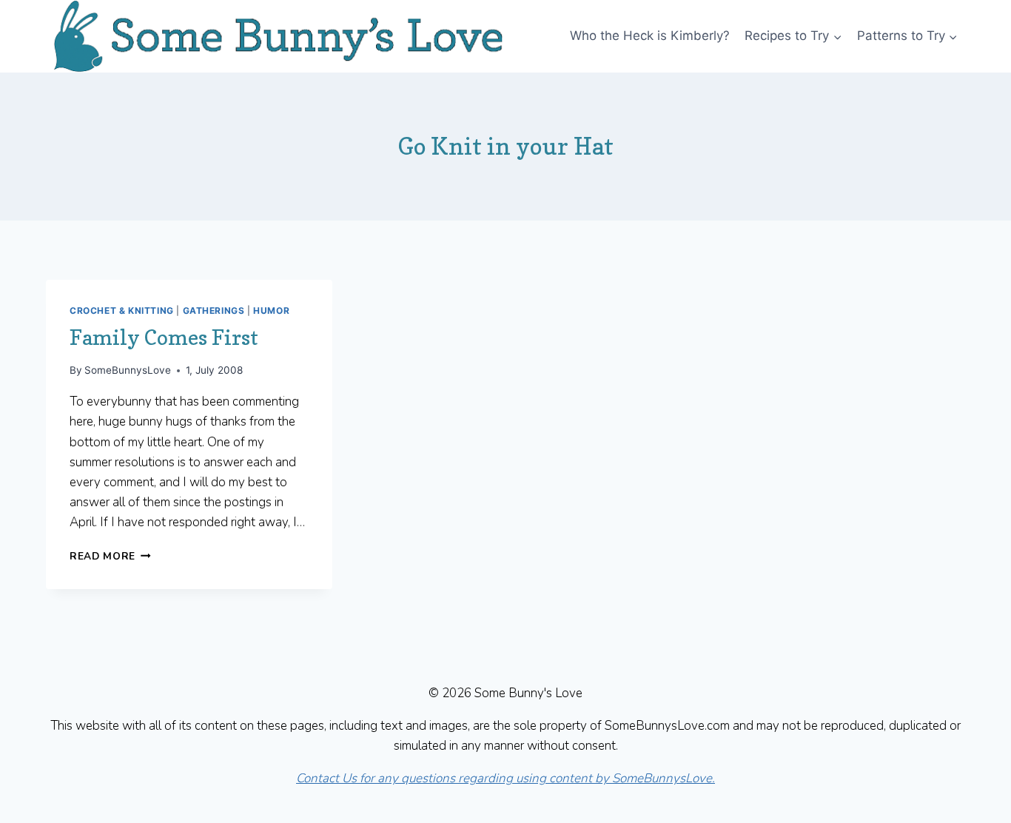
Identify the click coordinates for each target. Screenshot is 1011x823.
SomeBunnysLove (127, 370)
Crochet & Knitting (122, 310)
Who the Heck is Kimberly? (650, 35)
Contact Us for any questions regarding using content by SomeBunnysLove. (505, 778)
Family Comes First (164, 337)
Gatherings (214, 310)
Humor (271, 310)
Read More (110, 556)
